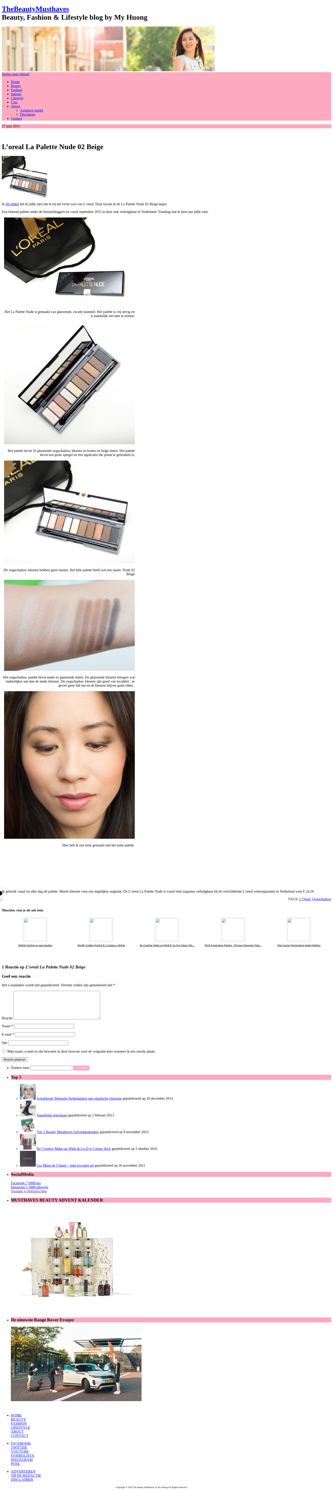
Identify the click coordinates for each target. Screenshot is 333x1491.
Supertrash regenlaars (52, 1115)
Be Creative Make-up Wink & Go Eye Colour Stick (74, 1149)
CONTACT (19, 1436)
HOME (16, 1415)
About (15, 106)
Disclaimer (27, 114)
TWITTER (19, 1447)
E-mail (8, 1034)
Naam (7, 1026)
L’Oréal (304, 899)
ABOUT (17, 1432)
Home (15, 82)
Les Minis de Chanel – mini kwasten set (65, 1165)
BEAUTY (18, 1419)
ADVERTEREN (23, 1471)
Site (4, 1043)
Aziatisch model (31, 110)
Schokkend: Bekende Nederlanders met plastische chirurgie (79, 1098)
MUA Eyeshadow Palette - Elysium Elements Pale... (233, 945)
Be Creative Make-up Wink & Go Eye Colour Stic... (167, 945)
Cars (14, 102)
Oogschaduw (321, 899)
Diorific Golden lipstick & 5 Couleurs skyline (101, 945)
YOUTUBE (20, 1451)
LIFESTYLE (20, 1427)
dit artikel (12, 204)
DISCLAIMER (22, 1479)
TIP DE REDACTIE (26, 1475)
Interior (16, 94)
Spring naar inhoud (15, 74)
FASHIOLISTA (22, 1456)
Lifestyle (17, 98)
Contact (16, 118)
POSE (15, 1464)
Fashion (16, 90)
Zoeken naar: (20, 1068)
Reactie (7, 1018)
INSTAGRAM (22, 1460)
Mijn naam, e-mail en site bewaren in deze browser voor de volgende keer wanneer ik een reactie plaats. (81, 1051)
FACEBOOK (21, 1443)
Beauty (16, 86)
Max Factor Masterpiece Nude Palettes (299, 945)
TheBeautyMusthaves (35, 9)
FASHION (19, 1423)
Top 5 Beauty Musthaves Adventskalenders (68, 1132)
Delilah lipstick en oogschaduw (35, 945)
